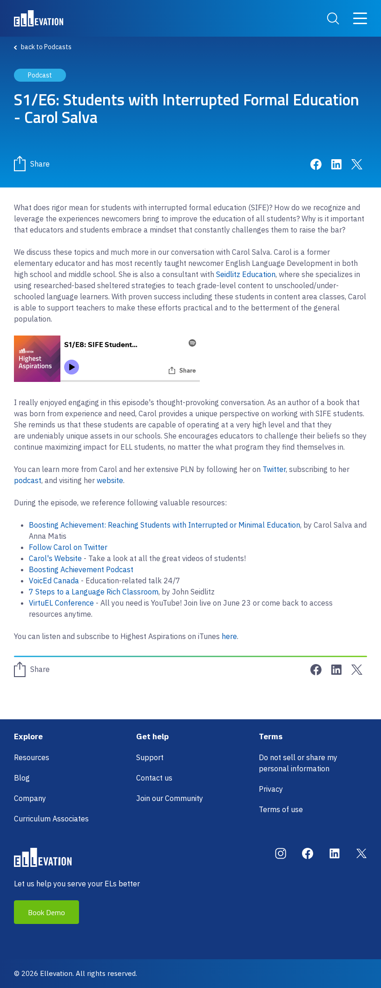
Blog (22, 777)
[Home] (38, 18)
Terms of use (281, 809)
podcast (27, 480)
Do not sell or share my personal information (298, 763)
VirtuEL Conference (61, 602)
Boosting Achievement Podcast (81, 569)
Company (30, 798)
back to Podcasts (46, 47)
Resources (31, 757)
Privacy (271, 789)
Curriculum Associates (51, 818)
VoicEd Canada (54, 580)
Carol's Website (55, 558)
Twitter (274, 469)
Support (150, 757)
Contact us (154, 777)
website (110, 480)
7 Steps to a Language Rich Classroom (93, 591)
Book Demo (46, 912)
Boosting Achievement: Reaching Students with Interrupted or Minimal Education (164, 525)
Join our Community (169, 798)
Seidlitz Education (246, 274)
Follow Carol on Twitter (68, 547)
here (229, 636)
